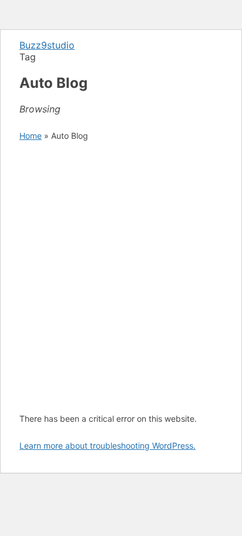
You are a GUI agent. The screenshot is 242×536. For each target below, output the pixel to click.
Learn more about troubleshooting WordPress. (107, 445)
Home (30, 136)
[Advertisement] (121, 277)
